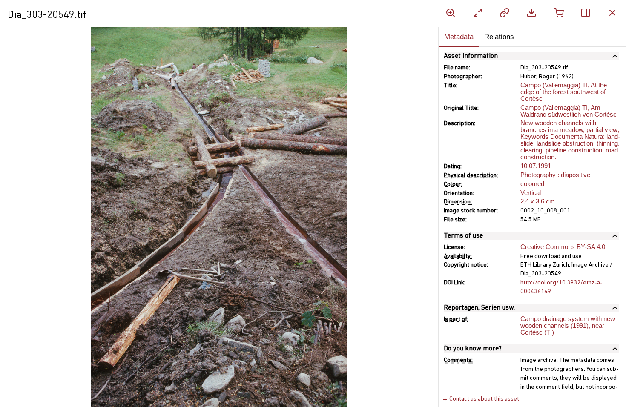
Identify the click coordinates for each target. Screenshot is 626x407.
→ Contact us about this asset (480, 399)
